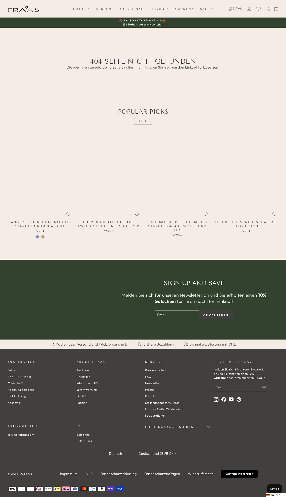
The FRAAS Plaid (19, 377)
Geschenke (132, 9)
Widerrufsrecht (200, 473)
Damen (80, 9)
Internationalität (87, 383)
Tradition (82, 370)
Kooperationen (155, 415)
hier (167, 67)
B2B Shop (83, 434)
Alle (143, 121)
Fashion (81, 403)
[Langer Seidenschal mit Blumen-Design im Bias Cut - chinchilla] (43, 236)
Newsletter (152, 383)
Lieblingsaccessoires (169, 427)
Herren (103, 9)
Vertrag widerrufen (239, 474)
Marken (183, 9)
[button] (276, 495)
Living (159, 9)
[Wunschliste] (258, 8)
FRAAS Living (17, 396)
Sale (205, 9)
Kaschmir (14, 403)
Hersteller (83, 377)
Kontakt (150, 396)
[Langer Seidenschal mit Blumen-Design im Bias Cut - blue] (37, 236)
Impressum (69, 473)
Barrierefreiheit (155, 370)
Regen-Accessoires (21, 389)
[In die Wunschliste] (68, 214)
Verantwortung (86, 389)
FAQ (148, 377)
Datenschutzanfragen (162, 473)
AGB (89, 473)
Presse (149, 389)
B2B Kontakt (84, 441)
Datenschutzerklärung (118, 473)
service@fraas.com (21, 434)
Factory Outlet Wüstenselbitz (165, 409)
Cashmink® (15, 383)
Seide (11, 370)
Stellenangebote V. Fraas (162, 403)
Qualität (82, 396)
